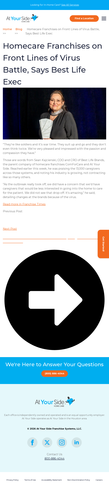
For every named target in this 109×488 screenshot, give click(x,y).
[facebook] (32, 442)
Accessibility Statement (51, 480)
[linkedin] (77, 442)
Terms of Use (30, 480)
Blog (19, 29)
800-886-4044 (54, 458)
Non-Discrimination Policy (78, 480)
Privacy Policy (13, 480)
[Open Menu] (104, 18)
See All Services (70, 5)
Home (8, 29)
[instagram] (62, 442)
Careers (99, 480)
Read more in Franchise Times (24, 204)
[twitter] (47, 442)
